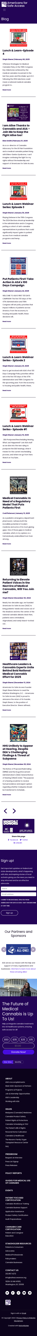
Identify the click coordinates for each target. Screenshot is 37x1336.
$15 (31, 1039)
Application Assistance (14, 1211)
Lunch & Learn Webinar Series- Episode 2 (18, 358)
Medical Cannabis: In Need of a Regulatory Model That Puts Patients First (17, 503)
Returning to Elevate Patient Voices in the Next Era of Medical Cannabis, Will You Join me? (18, 586)
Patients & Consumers (14, 1247)
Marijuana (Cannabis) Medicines (18, 1112)
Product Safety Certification (16, 1215)
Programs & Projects (13, 1090)
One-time (8, 1062)
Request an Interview (13, 1158)
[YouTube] (24, 1293)
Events (9, 1190)
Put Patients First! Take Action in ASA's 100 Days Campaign (18, 282)
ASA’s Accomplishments (15, 1082)
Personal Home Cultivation (16, 1132)
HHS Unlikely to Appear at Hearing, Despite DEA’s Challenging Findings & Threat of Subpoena (18, 752)
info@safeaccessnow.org (15, 1277)
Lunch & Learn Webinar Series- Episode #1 (18, 427)
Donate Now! (18, 1052)
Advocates (9, 1251)
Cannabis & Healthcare (14, 1136)
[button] (3, 949)
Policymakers (10, 1258)
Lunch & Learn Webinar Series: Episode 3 (18, 205)
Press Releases (11, 1165)
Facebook (14, 840)
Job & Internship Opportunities (17, 1094)
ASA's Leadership (12, 1097)
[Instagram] (18, 1293)
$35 (15, 1039)
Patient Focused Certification (14, 1199)
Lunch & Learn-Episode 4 (18, 52)
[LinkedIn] (30, 1293)
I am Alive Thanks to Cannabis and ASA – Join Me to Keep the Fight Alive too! (16, 130)
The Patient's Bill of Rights (15, 1128)
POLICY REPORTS (13, 1173)
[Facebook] (13, 1293)
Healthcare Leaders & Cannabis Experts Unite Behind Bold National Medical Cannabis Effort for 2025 (18, 670)
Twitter (25, 840)
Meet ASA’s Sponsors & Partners (18, 1086)
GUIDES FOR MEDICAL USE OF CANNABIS (17, 1181)
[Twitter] (7, 1293)
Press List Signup (11, 1161)
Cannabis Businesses (13, 1262)
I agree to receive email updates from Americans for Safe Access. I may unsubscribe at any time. (18, 903)
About (8, 1078)
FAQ (7, 1146)
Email (24, 1313)
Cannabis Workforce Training (17, 1204)
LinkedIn (18, 843)
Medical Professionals (14, 1255)
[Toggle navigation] (4, 10)
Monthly (18, 1062)
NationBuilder (24, 1326)
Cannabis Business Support (16, 1207)
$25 (23, 1039)
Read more (7, 90)
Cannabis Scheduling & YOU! (16, 1124)
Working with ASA (12, 1101)
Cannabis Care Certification (13, 1228)
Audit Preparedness (13, 1219)
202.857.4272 (10, 1274)
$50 (6, 1039)
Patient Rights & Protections (16, 1120)
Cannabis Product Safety (15, 1116)
